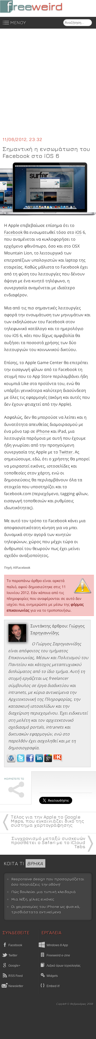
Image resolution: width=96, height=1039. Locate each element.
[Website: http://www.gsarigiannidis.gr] (11, 761)
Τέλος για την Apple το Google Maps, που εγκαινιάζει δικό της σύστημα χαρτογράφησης (47, 821)
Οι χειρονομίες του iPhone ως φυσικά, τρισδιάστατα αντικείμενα (45, 909)
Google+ (14, 965)
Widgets (52, 976)
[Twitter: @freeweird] (21, 761)
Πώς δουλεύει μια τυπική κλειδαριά (43, 892)
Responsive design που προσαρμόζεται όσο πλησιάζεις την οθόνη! (47, 882)
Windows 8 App (57, 945)
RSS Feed (15, 976)
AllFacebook (21, 567)
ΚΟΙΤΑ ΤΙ (23, 863)
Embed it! (53, 986)
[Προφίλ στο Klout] (58, 761)
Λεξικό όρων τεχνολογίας (64, 965)
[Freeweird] (38, 6)
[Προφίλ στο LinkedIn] (39, 761)
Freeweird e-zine (58, 955)
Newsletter (15, 986)
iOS (78, 232)
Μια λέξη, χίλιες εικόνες (32, 899)
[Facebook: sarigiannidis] (30, 761)
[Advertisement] (48, 86)
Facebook (13, 232)
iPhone (43, 431)
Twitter (66, 452)
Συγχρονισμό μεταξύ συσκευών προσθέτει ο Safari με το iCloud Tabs (48, 842)
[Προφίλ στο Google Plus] (48, 761)
